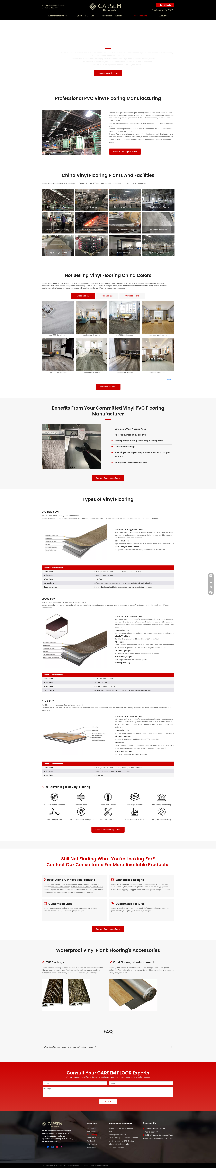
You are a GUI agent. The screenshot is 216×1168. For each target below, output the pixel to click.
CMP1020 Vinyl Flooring (57, 335)
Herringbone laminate (117, 1135)
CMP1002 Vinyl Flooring (91, 335)
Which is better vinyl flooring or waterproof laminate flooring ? (70, 1047)
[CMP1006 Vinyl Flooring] (91, 354)
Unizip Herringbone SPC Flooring (121, 1141)
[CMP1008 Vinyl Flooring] (158, 354)
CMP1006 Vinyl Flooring (91, 372)
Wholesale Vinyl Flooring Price (130, 429)
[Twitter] (43, 1147)
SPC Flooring (91, 1128)
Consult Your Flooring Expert (108, 829)
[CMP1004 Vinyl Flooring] (158, 317)
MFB (110, 1131)
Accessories (91, 1147)
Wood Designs (83, 296)
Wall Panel (91, 1141)
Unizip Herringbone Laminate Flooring (123, 1138)
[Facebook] (48, 1147)
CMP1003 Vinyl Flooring (124, 335)
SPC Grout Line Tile (116, 1147)
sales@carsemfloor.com (55, 5)
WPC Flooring (92, 1144)
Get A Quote (165, 5)
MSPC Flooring (92, 1131)
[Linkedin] (52, 1147)
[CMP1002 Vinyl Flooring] (91, 317)
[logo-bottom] (52, 1124)
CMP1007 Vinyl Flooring (124, 372)
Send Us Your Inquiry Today (125, 151)
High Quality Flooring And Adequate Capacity (139, 440)
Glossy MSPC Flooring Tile (119, 1144)
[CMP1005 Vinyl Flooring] (58, 354)
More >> (170, 379)
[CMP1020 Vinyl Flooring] (58, 317)
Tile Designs (107, 296)
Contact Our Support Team (108, 478)
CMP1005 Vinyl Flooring (57, 372)
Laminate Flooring (94, 1138)
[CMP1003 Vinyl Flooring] (124, 317)
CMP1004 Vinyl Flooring (158, 335)
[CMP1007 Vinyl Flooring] (124, 354)
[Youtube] (57, 1147)
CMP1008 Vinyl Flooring (158, 372)
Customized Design (125, 446)
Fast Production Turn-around (130, 434)
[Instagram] (62, 1147)
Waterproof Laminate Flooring (121, 1128)
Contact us (57, 288)
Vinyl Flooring (92, 1135)
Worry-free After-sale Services (131, 462)
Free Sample (157, 10)
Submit (108, 1101)
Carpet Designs (132, 296)
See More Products (108, 387)
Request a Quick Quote (108, 73)
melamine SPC (57, 887)
